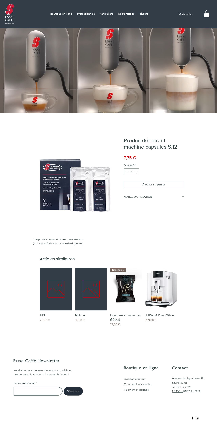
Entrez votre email (24, 383)
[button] (207, 13)
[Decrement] (126, 172)
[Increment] (136, 172)
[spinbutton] (131, 172)
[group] (108, 299)
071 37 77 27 (184, 387)
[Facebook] (192, 418)
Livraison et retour (134, 378)
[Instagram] (197, 418)
